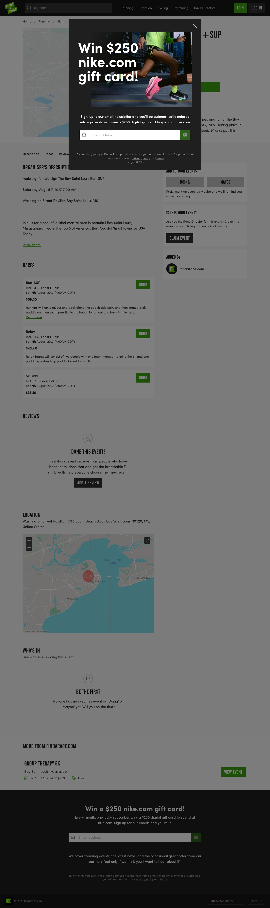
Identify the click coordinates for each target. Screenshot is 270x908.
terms (160, 158)
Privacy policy (141, 158)
